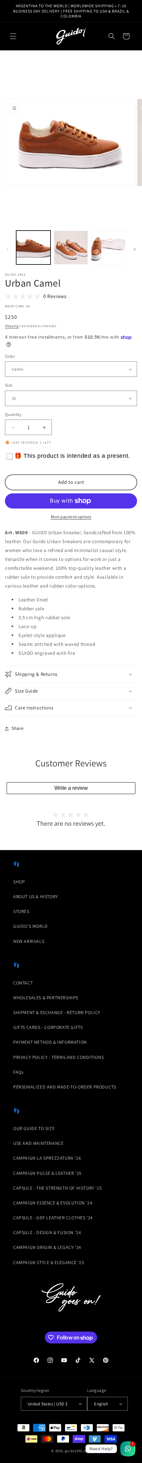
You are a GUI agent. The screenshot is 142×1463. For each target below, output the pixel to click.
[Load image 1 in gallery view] (33, 248)
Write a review (71, 788)
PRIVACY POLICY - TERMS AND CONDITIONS (58, 1057)
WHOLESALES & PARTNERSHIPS (45, 998)
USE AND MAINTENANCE (38, 1143)
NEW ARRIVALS (28, 941)
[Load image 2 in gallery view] (71, 248)
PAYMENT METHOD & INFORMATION (50, 1042)
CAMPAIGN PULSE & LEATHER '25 (47, 1173)
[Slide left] (7, 249)
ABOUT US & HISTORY (35, 896)
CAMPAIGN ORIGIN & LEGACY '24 (47, 1247)
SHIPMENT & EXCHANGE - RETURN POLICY (56, 1012)
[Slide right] (134, 249)
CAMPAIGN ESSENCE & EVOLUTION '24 (52, 1203)
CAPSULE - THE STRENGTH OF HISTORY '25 (57, 1188)
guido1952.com (78, 1451)
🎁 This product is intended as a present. (72, 456)
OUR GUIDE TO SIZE (33, 1128)
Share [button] (18, 728)
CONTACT (23, 983)
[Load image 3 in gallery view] (108, 248)
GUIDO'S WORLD (30, 926)
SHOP (19, 882)
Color (10, 356)
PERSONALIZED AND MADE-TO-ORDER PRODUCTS (64, 1087)
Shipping (12, 326)
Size (9, 385)
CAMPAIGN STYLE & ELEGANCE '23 (48, 1262)
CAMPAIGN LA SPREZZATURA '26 (47, 1158)
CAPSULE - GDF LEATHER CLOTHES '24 (53, 1218)
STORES (21, 911)
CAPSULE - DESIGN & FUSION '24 (47, 1232)
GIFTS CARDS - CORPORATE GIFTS (48, 1027)
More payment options (71, 516)
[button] (13, 36)
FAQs (18, 1072)
